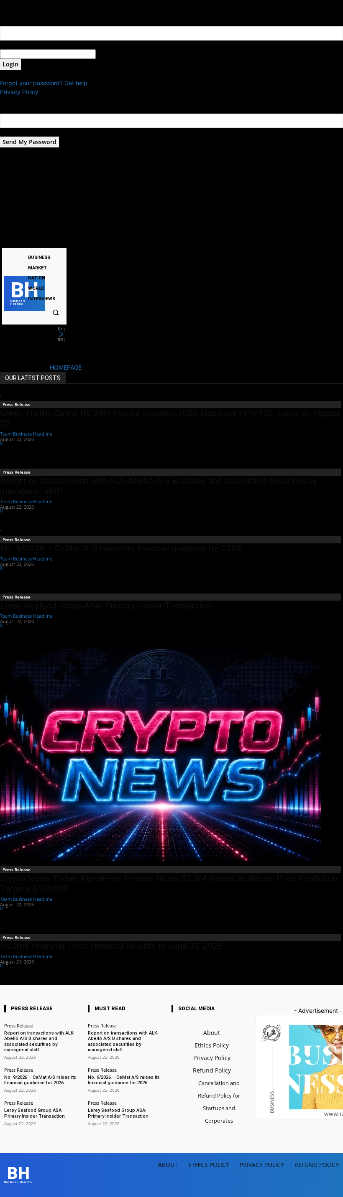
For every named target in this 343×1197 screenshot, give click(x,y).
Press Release (17, 404)
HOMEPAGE (66, 367)
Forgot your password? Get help (43, 82)
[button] (55, 313)
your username (20, 44)
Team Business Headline (26, 434)
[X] (47, 241)
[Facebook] (25, 241)
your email (14, 132)
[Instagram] (36, 241)
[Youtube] (57, 241)
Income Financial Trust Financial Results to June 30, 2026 (111, 946)
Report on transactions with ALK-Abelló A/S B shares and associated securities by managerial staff (39, 1041)
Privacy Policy (19, 91)
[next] (61, 334)
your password (116, 54)
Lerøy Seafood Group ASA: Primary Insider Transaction (105, 606)
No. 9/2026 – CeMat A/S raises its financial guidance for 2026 (120, 548)
